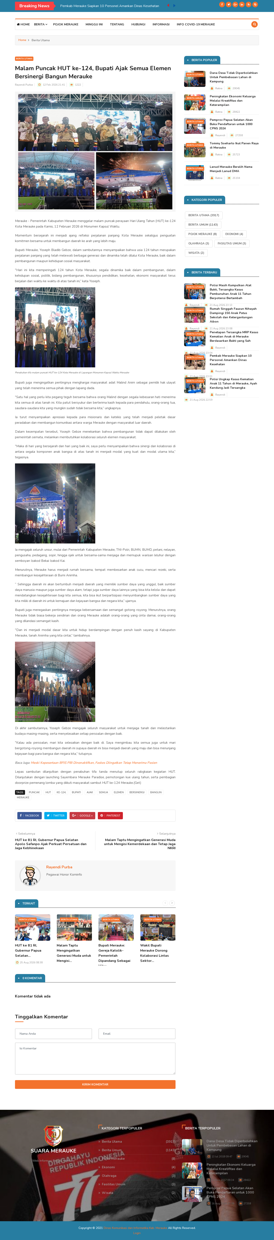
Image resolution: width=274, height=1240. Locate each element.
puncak (34, 792)
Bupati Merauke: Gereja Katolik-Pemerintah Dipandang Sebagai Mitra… (114, 955)
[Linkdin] (242, 4)
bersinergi (137, 792)
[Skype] (255, 4)
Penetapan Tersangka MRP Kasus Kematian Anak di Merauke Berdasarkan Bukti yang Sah (234, 336)
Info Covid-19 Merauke (196, 24)
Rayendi (220, 135)
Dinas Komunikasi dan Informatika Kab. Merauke (135, 1228)
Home (25, 24)
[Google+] (235, 4)
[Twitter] (228, 4)
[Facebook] (222, 4)
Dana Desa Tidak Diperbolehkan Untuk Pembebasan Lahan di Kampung (234, 77)
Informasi (161, 24)
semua (103, 792)
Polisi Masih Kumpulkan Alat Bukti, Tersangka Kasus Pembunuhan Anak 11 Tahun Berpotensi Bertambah (230, 291)
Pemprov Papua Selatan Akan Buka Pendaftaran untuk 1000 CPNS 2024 (231, 124)
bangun (156, 792)
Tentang (117, 24)
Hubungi (138, 24)
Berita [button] (39, 24)
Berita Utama (24, 58)
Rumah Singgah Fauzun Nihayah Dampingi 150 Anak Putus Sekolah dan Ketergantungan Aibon (233, 315)
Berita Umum (195, 98)
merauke (23, 797)
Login (137, 1233)
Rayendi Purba (24, 84)
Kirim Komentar (95, 1084)
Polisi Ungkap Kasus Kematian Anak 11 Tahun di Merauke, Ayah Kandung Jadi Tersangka (233, 383)
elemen (119, 792)
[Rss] (248, 4)
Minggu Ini (94, 24)
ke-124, (61, 792)
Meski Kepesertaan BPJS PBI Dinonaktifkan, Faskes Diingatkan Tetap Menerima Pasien (94, 763)
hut (48, 792)
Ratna (218, 88)
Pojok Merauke (65, 24)
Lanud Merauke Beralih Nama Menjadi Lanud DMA (231, 169)
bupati (76, 792)
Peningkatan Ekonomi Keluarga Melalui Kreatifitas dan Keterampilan (233, 100)
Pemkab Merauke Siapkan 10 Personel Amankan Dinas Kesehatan (65, 6)
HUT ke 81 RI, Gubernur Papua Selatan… (28, 950)
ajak (90, 792)
